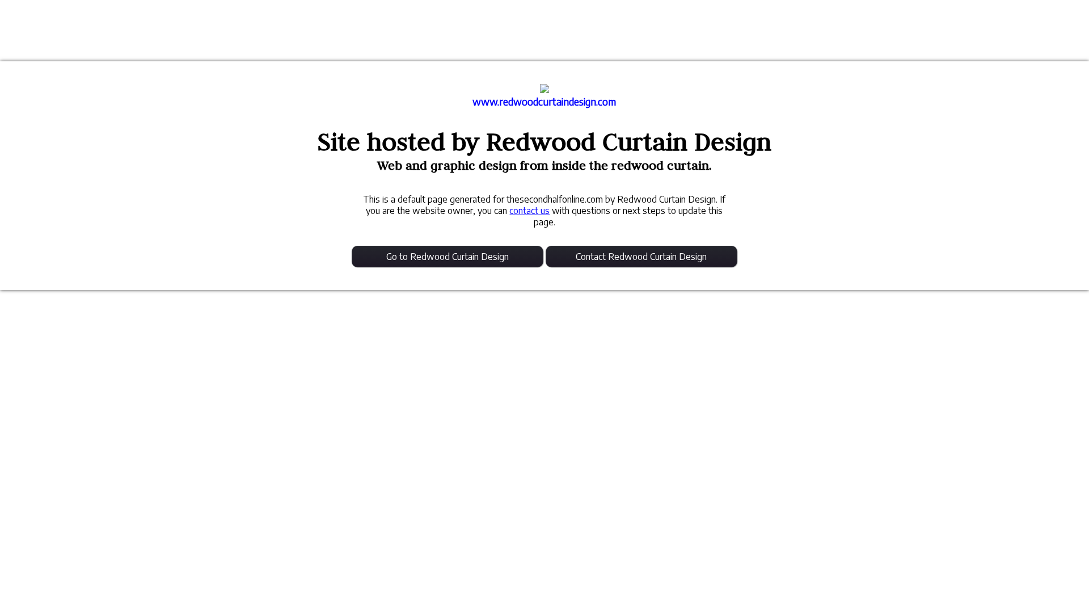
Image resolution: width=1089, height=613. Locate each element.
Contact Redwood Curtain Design (641, 256)
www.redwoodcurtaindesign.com (544, 101)
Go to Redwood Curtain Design (447, 256)
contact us (529, 210)
